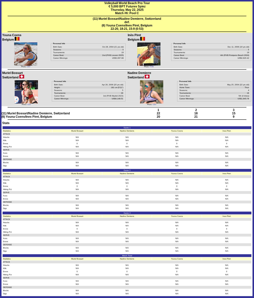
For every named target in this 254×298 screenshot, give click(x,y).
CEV (28, 67)
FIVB (152, 67)
